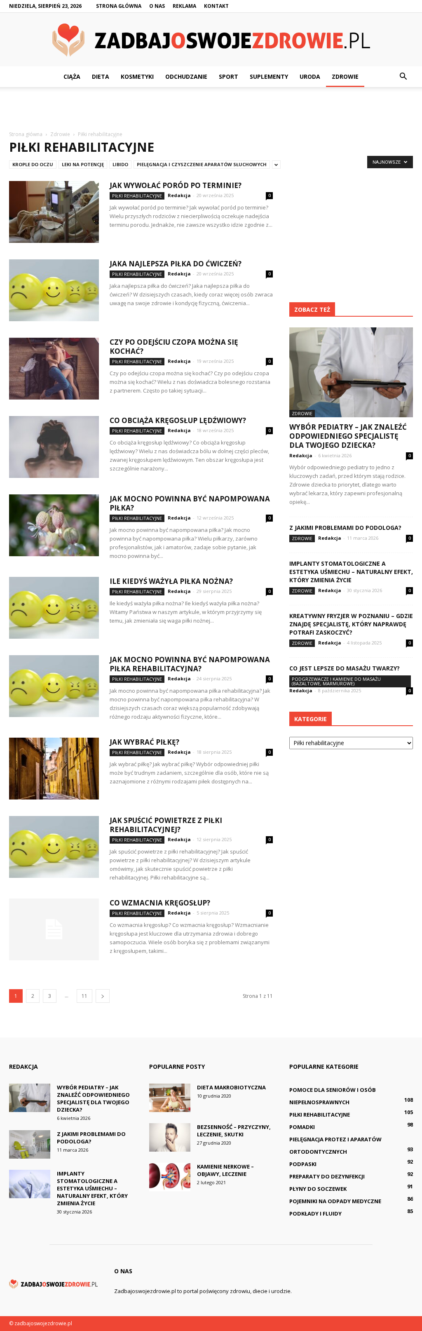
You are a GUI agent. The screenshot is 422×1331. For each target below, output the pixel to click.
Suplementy (269, 76)
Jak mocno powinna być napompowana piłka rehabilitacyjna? (190, 664)
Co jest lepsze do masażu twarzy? (344, 668)
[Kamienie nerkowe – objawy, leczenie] (169, 1177)
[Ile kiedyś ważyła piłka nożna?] (54, 608)
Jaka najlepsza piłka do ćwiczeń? (175, 263)
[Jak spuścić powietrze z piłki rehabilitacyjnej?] (54, 847)
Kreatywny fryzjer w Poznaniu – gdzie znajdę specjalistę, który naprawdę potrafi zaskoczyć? (351, 624)
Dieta (100, 76)
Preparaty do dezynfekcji (327, 1176)
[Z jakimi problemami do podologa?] (29, 1144)
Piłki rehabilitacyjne (137, 196)
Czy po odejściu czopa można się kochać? (174, 346)
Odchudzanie (186, 76)
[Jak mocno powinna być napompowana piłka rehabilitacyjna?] (54, 686)
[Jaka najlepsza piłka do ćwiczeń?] (54, 290)
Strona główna (118, 5)
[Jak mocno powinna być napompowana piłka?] (54, 525)
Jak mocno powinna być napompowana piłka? (190, 503)
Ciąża (71, 76)
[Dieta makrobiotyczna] (169, 1098)
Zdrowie (345, 76)
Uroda (310, 76)
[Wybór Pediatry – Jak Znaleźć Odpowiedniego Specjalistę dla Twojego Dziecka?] (351, 372)
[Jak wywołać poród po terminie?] (54, 212)
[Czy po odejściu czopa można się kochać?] (54, 369)
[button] (403, 77)
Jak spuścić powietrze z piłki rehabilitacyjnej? (166, 825)
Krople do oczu (32, 164)
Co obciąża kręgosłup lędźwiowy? (178, 420)
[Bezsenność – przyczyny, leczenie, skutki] (169, 1137)
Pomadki (302, 1127)
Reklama (184, 5)
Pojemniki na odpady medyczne (335, 1201)
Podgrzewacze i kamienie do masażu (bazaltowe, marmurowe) (336, 681)
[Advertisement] (211, 109)
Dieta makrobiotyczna (231, 1087)
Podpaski (302, 1164)
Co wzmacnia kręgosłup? (160, 903)
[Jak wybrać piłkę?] (54, 769)
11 (84, 995)
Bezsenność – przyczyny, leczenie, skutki (234, 1130)
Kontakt (216, 5)
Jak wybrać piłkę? (144, 742)
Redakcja (179, 195)
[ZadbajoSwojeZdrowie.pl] (211, 40)
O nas (157, 5)
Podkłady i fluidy (315, 1213)
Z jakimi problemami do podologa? (345, 527)
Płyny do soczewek (318, 1188)
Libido (120, 164)
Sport (228, 76)
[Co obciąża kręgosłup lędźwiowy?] (54, 447)
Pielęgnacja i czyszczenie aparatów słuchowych (202, 164)
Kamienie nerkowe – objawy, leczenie (225, 1170)
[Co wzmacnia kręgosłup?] (54, 929)
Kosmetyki (137, 76)
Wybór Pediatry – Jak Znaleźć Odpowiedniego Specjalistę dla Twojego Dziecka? (348, 436)
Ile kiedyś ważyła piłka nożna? (171, 581)
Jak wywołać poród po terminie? (175, 185)
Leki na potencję (83, 164)
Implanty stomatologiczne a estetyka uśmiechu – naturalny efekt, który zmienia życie (351, 572)
